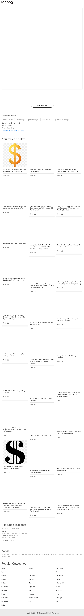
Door (57, 594)
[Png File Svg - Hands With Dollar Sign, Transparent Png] (69, 465)
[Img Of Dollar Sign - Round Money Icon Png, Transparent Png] (42, 320)
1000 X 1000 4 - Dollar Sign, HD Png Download (14, 392)
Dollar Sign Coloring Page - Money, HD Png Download (68, 246)
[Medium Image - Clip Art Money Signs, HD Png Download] (15, 351)
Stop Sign (59, 598)
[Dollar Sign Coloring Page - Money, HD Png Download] (69, 242)
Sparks (30, 601)
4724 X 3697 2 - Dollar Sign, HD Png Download (41, 399)
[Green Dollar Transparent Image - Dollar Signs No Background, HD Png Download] (42, 357)
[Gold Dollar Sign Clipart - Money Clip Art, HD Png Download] (69, 316)
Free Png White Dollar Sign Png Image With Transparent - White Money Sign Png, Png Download (68, 208)
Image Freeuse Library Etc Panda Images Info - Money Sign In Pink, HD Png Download (14, 429)
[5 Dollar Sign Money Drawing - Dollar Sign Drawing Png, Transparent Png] (15, 275)
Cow (57, 572)
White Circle (60, 590)
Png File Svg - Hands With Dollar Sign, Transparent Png (68, 469)
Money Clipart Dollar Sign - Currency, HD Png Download (41, 471)
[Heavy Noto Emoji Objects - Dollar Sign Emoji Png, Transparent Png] (69, 428)
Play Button (59, 575)
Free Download (42, 105)
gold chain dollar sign (62, 120)
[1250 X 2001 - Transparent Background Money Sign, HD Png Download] (15, 166)
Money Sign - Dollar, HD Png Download (14, 243)
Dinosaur (4, 575)
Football (4, 590)
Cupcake (31, 594)
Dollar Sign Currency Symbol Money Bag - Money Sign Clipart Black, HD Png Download (41, 509)
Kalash (58, 579)
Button (3, 583)
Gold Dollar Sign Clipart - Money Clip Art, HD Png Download (68, 320)
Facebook (4, 601)
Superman (31, 586)
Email (3, 594)
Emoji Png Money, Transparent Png (40, 435)
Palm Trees (59, 568)
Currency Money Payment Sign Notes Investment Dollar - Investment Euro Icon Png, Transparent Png (68, 507)
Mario (30, 583)
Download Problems (16, 131)
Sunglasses (32, 572)
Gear (3, 568)
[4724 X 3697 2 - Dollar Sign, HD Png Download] (42, 395)
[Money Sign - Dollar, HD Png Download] (15, 240)
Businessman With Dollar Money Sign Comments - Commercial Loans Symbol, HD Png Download (14, 505)
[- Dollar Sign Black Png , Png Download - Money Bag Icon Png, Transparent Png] (69, 279)
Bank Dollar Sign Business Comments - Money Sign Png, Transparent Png (15, 207)
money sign (21, 120)
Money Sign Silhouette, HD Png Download (66, 357)
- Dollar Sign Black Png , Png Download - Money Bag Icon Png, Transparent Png (69, 283)
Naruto (30, 568)
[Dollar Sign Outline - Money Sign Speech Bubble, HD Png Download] (69, 166)
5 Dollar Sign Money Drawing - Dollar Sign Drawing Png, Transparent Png (14, 279)
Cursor (3, 579)
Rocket (58, 586)
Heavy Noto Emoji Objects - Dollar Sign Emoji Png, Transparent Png (69, 432)
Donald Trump (33, 598)
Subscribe (31, 575)
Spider (3, 572)
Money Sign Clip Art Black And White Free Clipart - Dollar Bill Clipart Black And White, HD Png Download (41, 247)
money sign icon (8, 120)
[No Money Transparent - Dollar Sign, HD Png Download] (42, 166)
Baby (3, 605)
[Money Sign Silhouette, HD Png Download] (69, 353)
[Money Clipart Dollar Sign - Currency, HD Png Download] (42, 467)
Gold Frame (5, 586)
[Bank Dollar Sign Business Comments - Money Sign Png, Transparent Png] (15, 203)
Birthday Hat (60, 583)
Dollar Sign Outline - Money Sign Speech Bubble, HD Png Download (67, 170)
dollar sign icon (46, 120)
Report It (5, 131)
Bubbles (31, 579)
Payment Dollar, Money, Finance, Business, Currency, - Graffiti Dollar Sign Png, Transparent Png (42, 285)
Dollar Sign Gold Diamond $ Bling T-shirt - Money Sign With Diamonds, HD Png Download (41, 208)
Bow (57, 601)
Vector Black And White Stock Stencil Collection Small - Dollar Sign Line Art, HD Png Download (68, 394)
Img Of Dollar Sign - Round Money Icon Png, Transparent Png (41, 323)
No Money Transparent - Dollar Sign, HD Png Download (42, 170)
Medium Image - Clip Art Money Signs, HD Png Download (14, 355)
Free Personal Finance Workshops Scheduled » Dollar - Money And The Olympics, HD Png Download (14, 317)
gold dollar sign (33, 120)
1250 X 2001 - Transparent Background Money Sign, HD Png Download (14, 170)
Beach (30, 590)
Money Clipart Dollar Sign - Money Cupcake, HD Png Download (13, 467)
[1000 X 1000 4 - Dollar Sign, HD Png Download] (15, 388)
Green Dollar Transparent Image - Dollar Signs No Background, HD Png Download (41, 361)
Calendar (4, 598)
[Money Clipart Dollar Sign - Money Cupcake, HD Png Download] (15, 464)
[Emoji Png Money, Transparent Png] (42, 432)
